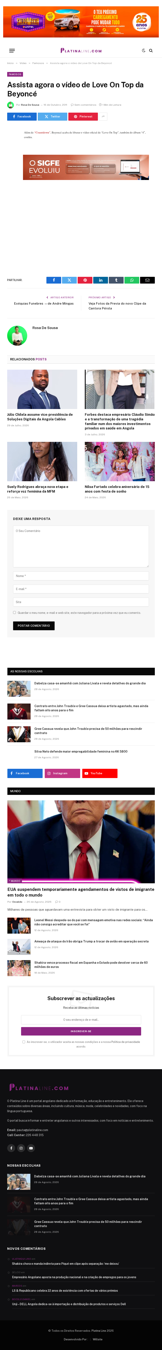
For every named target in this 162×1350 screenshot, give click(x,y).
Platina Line (99, 1330)
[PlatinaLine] (81, 50)
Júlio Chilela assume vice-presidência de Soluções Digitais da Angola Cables (40, 417)
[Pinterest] (11, 173)
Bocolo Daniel (21, 1299)
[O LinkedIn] (11, 163)
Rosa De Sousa (30, 104)
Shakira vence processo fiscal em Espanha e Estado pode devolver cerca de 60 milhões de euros (91, 965)
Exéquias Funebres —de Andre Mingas (44, 303)
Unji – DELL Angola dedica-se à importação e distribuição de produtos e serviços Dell (69, 1304)
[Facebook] (11, 141)
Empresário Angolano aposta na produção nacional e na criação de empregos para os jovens (74, 1277)
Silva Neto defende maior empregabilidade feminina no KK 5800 (80, 751)
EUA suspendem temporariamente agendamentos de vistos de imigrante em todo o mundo (80, 892)
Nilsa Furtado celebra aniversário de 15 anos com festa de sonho (117, 489)
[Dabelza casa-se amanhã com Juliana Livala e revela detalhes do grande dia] (19, 689)
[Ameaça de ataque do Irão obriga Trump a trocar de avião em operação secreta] (19, 947)
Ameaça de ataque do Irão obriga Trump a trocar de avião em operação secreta (91, 941)
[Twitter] (11, 152)
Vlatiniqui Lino (21, 1259)
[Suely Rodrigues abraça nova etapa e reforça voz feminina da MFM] (42, 461)
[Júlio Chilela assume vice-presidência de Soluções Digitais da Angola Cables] (42, 389)
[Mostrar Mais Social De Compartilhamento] (103, 117)
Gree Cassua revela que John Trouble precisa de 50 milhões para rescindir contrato (88, 731)
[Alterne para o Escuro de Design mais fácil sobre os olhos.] (143, 50)
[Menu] (12, 50)
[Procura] (150, 50)
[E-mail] (11, 184)
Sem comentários (85, 104)
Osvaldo (17, 901)
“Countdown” (42, 132)
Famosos (15, 74)
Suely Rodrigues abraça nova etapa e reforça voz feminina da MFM (37, 489)
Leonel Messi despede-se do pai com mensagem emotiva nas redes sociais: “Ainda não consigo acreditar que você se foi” (93, 922)
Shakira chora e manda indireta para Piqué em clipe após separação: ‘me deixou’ (65, 1263)
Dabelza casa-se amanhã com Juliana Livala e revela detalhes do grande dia (90, 683)
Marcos (17, 1286)
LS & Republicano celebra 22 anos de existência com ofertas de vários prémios (65, 1290)
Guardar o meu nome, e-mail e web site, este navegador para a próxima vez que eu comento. (79, 612)
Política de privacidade (125, 1041)
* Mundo (14, 881)
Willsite (98, 1339)
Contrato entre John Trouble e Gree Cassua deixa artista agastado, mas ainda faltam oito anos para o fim (91, 708)
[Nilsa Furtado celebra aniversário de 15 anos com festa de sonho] (120, 461)
